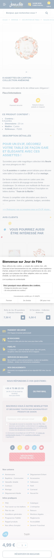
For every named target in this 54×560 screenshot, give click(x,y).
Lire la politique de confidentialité (14, 279)
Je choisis (27, 300)
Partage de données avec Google (16, 288)
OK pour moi (45, 300)
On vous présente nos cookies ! (15, 290)
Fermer (9, 300)
